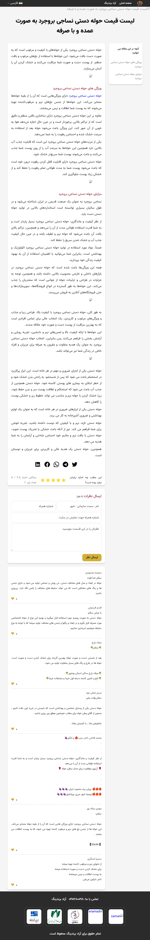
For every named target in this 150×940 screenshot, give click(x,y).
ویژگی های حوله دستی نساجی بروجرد (126, 64)
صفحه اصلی (125, 3)
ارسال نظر (92, 557)
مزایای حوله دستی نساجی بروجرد (128, 76)
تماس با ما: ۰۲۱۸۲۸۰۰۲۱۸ (83, 899)
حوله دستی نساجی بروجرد (85, 96)
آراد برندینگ (110, 3)
